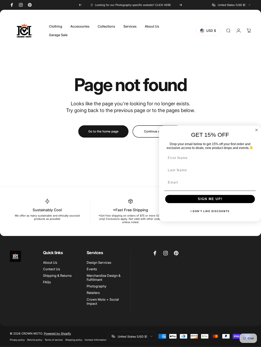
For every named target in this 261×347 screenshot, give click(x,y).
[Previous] (80, 5)
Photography (96, 286)
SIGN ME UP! (210, 199)
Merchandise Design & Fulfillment (104, 278)
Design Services (99, 262)
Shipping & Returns (57, 276)
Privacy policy (17, 339)
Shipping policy (73, 339)
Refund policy (34, 339)
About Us (50, 262)
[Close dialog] (256, 130)
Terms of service (54, 339)
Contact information (95, 339)
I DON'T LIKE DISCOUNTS (210, 211)
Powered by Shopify (57, 333)
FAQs (47, 282)
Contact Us (51, 269)
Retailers (93, 293)
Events (92, 269)
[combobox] (231, 5)
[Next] (180, 5)
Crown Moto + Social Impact (103, 301)
